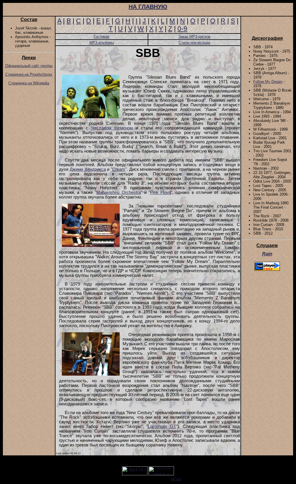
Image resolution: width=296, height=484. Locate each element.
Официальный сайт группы (29, 66)
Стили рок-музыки (194, 42)
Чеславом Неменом (112, 128)
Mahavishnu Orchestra (118, 192)
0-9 (182, 28)
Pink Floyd (160, 192)
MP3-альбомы (101, 42)
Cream (118, 169)
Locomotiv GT (162, 426)
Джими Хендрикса (88, 169)
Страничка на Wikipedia (28, 83)
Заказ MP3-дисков (194, 36)
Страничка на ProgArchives (28, 74)
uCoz (176, 478)
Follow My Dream (267, 81)
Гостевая (101, 36)
